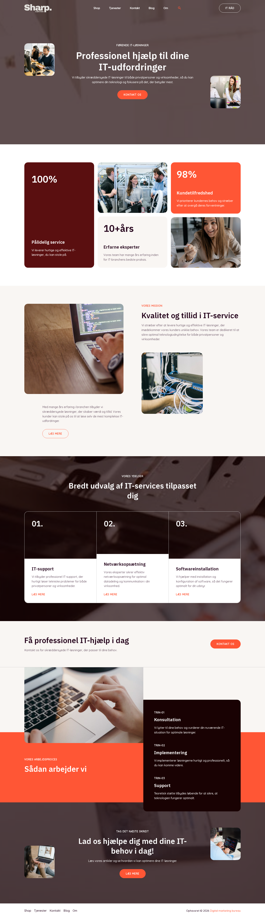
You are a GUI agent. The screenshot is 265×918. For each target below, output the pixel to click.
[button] (179, 8)
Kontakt (135, 8)
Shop (97, 8)
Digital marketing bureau (225, 910)
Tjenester (115, 8)
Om (166, 8)
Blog (151, 8)
